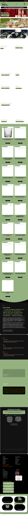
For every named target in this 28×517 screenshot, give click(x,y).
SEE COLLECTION (14, 424)
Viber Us (4, 477)
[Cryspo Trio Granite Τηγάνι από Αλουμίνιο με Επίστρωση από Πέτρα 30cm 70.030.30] (18, 415)
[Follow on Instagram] (17, 472)
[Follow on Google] (18, 474)
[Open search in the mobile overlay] (8, 468)
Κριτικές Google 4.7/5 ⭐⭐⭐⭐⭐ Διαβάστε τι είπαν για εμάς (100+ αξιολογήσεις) (18, 478)
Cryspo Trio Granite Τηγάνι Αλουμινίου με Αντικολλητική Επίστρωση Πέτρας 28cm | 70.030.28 (10, 419)
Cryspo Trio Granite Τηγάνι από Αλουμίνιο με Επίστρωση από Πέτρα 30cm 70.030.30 (18, 419)
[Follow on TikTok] (15, 474)
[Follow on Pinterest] (18, 472)
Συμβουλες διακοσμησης (8, 330)
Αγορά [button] (7, 162)
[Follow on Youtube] (17, 474)
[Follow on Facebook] (15, 472)
